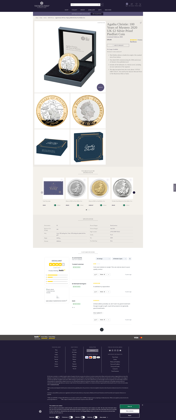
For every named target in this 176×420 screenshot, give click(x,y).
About (56, 361)
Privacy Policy (86, 411)
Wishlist (136, 6)
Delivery (74, 354)
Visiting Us (74, 366)
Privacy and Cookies (115, 366)
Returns (74, 357)
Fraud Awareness (115, 371)
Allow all (130, 406)
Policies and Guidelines (115, 362)
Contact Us (115, 369)
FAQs (74, 361)
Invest (83, 10)
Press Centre (115, 357)
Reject (129, 415)
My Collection (97, 14)
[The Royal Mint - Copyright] (42, 4)
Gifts (99, 10)
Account (74, 350)
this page (59, 399)
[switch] (71, 417)
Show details (103, 417)
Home (37, 18)
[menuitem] (127, 5)
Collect (74, 10)
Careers (56, 364)
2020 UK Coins (51, 18)
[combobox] (86, 4)
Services (56, 359)
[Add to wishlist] (61, 180)
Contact (56, 366)
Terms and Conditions (115, 364)
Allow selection (129, 411)
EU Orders (74, 352)
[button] (134, 40)
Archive (45, 18)
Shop (66, 10)
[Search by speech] (99, 5)
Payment (74, 364)
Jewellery (91, 10)
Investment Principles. (55, 384)
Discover (108, 10)
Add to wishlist (118, 45)
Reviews (74, 359)
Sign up (92, 350)
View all (74, 369)
